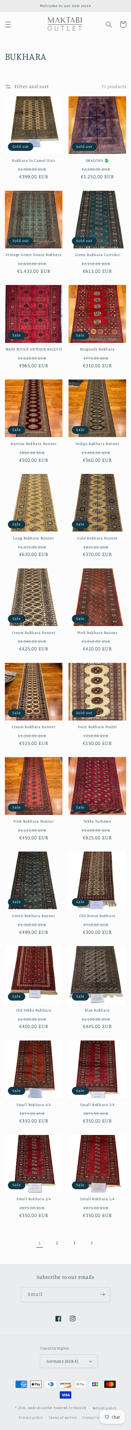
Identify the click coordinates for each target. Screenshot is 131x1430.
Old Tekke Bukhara (33, 1010)
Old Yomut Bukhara (97, 915)
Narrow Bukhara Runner (33, 443)
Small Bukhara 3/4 (97, 1104)
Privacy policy (31, 1417)
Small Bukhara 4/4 (33, 1104)
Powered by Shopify (70, 1408)
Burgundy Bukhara (97, 349)
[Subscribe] (102, 1294)
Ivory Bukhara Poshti (97, 726)
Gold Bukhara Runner (97, 538)
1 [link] (39, 1243)
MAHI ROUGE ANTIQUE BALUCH (33, 349)
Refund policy (104, 1408)
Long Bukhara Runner (33, 538)
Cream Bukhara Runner (34, 632)
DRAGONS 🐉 (97, 160)
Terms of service (63, 1417)
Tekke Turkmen (97, 821)
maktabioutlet (40, 1408)
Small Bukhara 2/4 (33, 1199)
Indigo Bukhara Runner (97, 443)
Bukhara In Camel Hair (33, 160)
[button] (8, 24)
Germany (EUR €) (62, 1361)
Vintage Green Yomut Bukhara (33, 254)
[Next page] (91, 1243)
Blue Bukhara (97, 1010)
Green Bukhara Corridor (97, 254)
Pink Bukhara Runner (97, 632)
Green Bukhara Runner (33, 915)
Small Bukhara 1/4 (97, 1199)
